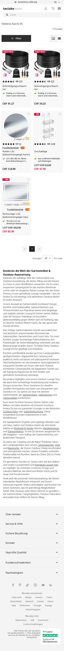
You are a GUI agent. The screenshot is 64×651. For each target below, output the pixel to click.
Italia (14, 605)
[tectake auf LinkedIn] (50, 585)
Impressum (43, 620)
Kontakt (10, 543)
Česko (49, 597)
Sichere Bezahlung (16, 533)
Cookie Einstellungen (33, 624)
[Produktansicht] (53, 38)
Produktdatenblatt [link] (10, 148)
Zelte (57, 444)
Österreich (17, 597)
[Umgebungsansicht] (59, 38)
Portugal (37, 605)
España (40, 601)
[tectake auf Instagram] (35, 584)
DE (55, 2)
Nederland (25, 605)
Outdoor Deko (10, 411)
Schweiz (39, 597)
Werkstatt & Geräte (23, 428)
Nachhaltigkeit (14, 572)
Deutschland (16, 601)
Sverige (48, 605)
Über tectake (13, 514)
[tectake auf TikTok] (27, 585)
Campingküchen (46, 444)
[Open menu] (59, 8)
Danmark (29, 601)
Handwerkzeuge (51, 428)
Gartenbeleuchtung (33, 411)
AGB (32, 620)
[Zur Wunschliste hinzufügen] (28, 51)
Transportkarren (16, 431)
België (28, 597)
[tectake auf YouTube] (43, 585)
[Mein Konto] (46, 8)
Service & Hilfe (14, 524)
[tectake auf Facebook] (13, 584)
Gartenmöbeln (30, 394)
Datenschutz (21, 620)
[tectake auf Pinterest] (20, 585)
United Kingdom (32, 609)
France (51, 601)
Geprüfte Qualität (16, 552)
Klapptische (13, 448)
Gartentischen (45, 394)
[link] (22, 147)
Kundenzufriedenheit (18, 562)
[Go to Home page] (12, 8)
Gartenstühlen (10, 397)
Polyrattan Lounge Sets (46, 464)
